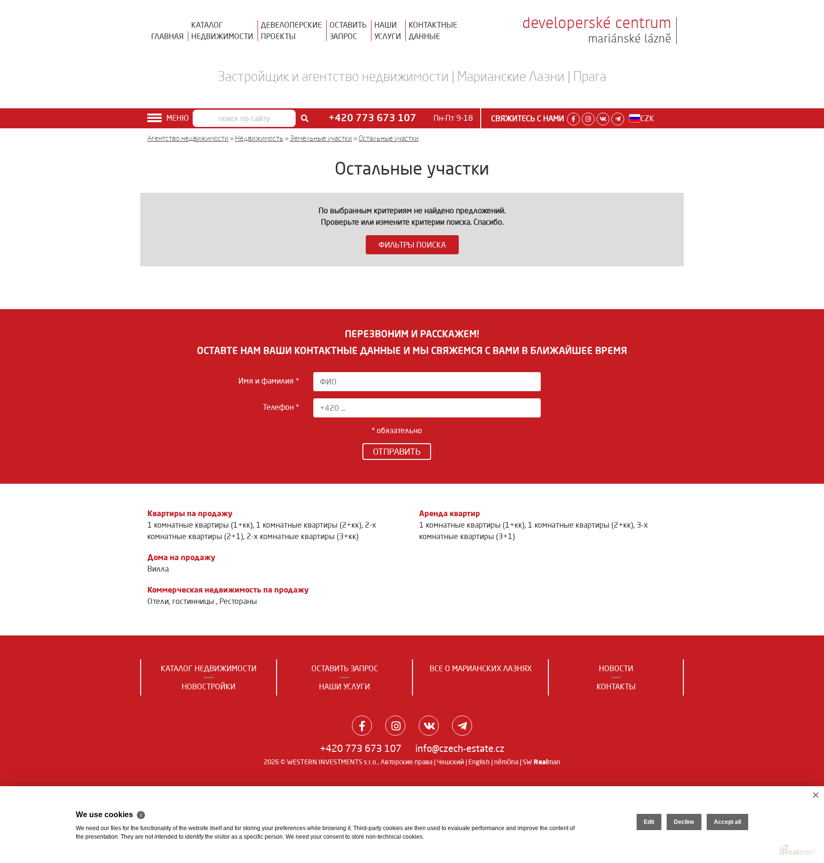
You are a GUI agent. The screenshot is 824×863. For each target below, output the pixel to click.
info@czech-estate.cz (460, 748)
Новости (616, 668)
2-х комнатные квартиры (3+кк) (303, 536)
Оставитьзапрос (348, 30)
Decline (684, 822)
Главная (167, 36)
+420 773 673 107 (361, 748)
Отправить (397, 451)
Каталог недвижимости (209, 668)
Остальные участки (389, 138)
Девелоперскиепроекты (291, 30)
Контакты (616, 686)
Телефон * (281, 407)
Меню (177, 118)
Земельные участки (321, 138)
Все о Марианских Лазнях (481, 668)
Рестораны (238, 601)
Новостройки (209, 686)
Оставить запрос (344, 668)
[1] (304, 118)
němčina (506, 762)
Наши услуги (344, 686)
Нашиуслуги (387, 30)
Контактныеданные (433, 30)
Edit (649, 822)
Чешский (450, 762)
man (547, 762)
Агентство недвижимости (187, 138)
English (479, 762)
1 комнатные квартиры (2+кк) (308, 525)
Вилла (158, 568)
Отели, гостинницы (181, 601)
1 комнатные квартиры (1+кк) (200, 525)
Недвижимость (259, 138)
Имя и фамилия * (268, 380)
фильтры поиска (412, 245)
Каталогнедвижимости (222, 30)
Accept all (727, 822)
